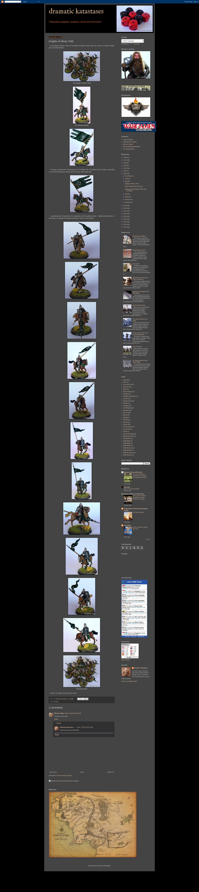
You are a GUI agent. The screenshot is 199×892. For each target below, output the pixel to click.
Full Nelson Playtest (138, 512)
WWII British (127, 445)
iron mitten (127, 525)
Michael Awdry (59, 713)
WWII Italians (127, 450)
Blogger (107, 866)
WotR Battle (126, 441)
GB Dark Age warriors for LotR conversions (140, 278)
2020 (125, 173)
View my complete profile (129, 681)
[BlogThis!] (80, 699)
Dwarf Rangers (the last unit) (134, 186)
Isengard (126, 405)
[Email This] (78, 699)
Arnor (125, 382)
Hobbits (125, 403)
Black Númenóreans (139, 305)
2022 (125, 168)
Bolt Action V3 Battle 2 (139, 236)
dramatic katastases (76, 11)
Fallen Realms (127, 391)
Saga (124, 417)
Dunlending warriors (139, 250)
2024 (125, 163)
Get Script (127, 636)
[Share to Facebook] (85, 699)
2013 (125, 222)
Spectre (125, 422)
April (126, 194)
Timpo (125, 431)
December (128, 176)
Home (82, 772)
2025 (125, 160)
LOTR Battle (127, 408)
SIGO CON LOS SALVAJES (131, 489)
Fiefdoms (126, 394)
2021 (125, 171)
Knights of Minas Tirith (132, 184)
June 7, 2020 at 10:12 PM (85, 727)
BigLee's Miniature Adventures (134, 494)
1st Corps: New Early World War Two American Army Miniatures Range (140, 475)
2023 (125, 165)
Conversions (127, 384)
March (127, 197)
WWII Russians (128, 452)
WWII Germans (127, 448)
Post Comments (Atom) (64, 775)
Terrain (125, 424)
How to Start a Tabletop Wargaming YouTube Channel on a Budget (139, 497)
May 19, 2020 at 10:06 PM (73, 713)
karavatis (127, 487)
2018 (125, 208)
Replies (58, 723)
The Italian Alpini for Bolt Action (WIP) (140, 361)
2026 (125, 157)
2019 (125, 205)
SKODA (125, 420)
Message (126, 410)
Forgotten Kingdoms (129, 396)
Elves (125, 389)
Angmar (125, 380)
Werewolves (127, 438)
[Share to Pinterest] (87, 699)
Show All (148, 539)
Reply (56, 719)
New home (136, 264)
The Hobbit (126, 429)
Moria (125, 415)
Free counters (125, 660)
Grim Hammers (137, 347)
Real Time (133, 636)
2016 (125, 213)
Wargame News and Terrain (133, 472)
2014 (125, 219)
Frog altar (135, 629)
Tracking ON (141, 636)
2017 (125, 211)
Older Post (110, 772)
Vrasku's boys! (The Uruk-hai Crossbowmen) (141, 333)
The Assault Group (129, 149)
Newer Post (53, 772)
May (126, 181)
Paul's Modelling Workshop (131, 146)
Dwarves (126, 387)
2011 (125, 227)
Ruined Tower (135, 596)
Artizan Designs (128, 139)
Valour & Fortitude (128, 434)
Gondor (56, 701)
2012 (125, 224)
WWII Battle (126, 443)
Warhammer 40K (128, 436)
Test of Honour (127, 427)
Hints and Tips (127, 401)
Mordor (125, 413)
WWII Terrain (127, 455)
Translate (137, 44)
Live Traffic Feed (134, 582)
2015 (125, 216)
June (127, 178)
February (128, 199)
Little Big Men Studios (130, 142)
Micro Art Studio (128, 144)
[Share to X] (83, 699)
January (127, 202)
